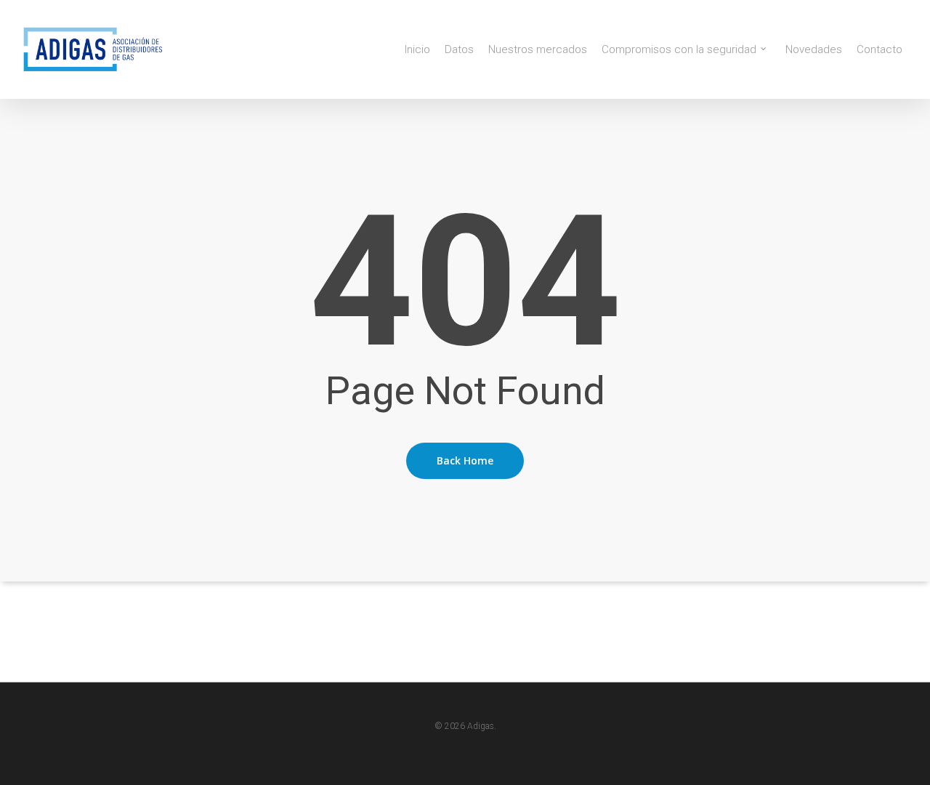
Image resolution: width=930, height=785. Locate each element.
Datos (459, 49)
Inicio (417, 49)
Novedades (813, 49)
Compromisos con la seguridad (679, 49)
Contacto (879, 49)
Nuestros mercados (537, 49)
